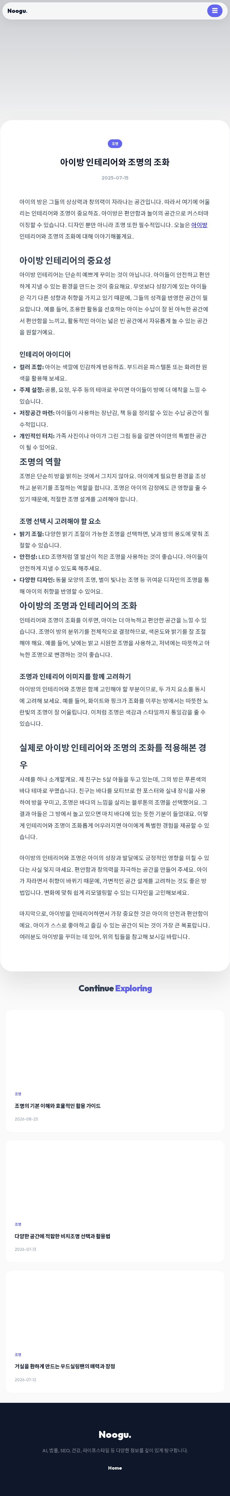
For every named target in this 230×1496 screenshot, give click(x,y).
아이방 (199, 225)
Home (115, 1468)
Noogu (17, 10)
